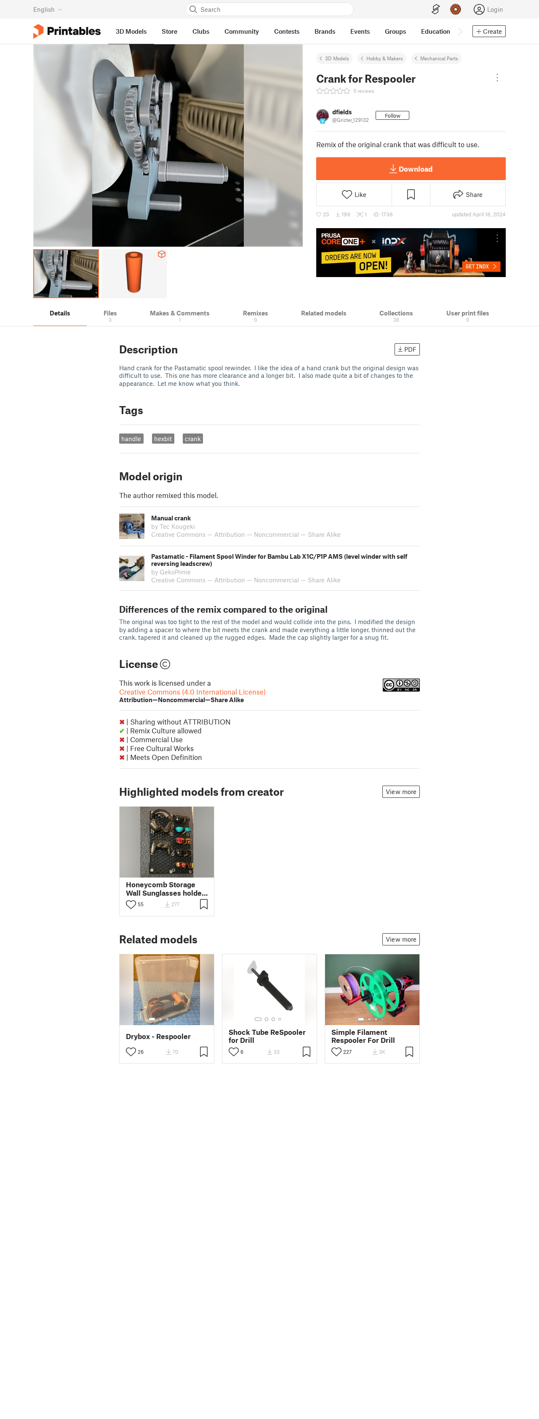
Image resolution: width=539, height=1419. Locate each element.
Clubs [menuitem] (200, 31)
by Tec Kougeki (173, 526)
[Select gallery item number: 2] (160, 1019)
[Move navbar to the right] (459, 31)
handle (131, 438)
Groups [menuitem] (395, 31)
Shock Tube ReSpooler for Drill (267, 1036)
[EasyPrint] (436, 9)
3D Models (337, 58)
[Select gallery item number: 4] (174, 1019)
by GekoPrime (171, 572)
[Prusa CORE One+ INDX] (411, 252)
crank (193, 438)
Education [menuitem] (435, 31)
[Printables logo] (67, 31)
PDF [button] (410, 349)
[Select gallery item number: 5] (179, 1019)
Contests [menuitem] (286, 31)
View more (401, 791)
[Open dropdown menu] (497, 78)
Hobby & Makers (384, 58)
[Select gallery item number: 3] (167, 1019)
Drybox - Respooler (158, 1036)
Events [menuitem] (360, 31)
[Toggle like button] (131, 904)
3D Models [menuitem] (131, 31)
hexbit (163, 438)
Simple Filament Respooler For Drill (363, 1036)
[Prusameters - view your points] (455, 9)
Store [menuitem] (169, 31)
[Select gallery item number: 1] (152, 1019)
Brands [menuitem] (325, 31)
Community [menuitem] (241, 31)
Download (415, 168)
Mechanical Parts (439, 58)
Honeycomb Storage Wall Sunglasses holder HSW (165, 888)
